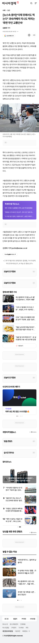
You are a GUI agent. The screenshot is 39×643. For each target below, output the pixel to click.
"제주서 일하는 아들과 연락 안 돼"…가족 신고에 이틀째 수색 (14, 521)
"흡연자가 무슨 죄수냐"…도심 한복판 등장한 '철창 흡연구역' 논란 (14, 500)
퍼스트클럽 (5, 627)
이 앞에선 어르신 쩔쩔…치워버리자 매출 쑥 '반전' (27, 572)
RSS (27, 627)
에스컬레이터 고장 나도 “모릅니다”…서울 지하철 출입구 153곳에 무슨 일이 (27, 582)
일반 (8, 10)
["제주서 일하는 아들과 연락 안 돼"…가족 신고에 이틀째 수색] (30, 524)
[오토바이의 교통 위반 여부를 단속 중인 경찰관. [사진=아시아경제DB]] (19, 117)
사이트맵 (32, 619)
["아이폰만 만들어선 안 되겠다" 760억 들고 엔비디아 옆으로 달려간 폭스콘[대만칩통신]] (30, 492)
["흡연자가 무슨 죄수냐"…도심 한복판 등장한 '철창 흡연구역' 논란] (30, 503)
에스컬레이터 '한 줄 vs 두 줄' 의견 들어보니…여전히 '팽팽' (25, 298)
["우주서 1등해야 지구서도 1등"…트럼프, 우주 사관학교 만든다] (8, 312)
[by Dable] (32, 532)
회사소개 (5, 624)
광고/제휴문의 (14, 624)
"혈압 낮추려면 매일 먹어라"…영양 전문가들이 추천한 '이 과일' (26, 328)
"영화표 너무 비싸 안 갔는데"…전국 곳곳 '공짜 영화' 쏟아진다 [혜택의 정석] (19, 212)
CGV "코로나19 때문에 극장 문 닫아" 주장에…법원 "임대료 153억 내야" (26, 318)
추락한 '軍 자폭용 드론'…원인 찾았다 (26, 593)
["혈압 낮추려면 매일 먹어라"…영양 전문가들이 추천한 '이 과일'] (8, 332)
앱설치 (15, 619)
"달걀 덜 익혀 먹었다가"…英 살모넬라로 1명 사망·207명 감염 (26, 338)
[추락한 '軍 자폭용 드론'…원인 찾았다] (9, 597)
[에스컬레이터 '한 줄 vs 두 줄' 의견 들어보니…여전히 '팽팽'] (8, 302)
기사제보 (21, 627)
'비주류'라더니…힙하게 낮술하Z (27, 561)
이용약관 (17, 631)
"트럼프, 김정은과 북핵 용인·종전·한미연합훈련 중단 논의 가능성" (14, 511)
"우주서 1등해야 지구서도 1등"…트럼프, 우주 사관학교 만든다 (25, 308)
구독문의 (13, 627)
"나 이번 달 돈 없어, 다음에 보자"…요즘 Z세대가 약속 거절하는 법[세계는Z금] (19, 216)
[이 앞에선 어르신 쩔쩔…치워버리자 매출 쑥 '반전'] (9, 576)
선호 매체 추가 (10, 36)
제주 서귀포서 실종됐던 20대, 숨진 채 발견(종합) (18, 208)
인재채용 (22, 624)
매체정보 (25, 631)
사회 (4, 10)
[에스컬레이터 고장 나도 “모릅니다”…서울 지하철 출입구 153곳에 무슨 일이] (9, 586)
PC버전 (24, 619)
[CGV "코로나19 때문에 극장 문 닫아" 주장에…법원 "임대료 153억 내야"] (8, 322)
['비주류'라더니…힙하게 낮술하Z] (9, 565)
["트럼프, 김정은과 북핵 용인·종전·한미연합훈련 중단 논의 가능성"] (30, 513)
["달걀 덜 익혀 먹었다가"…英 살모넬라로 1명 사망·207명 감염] (8, 342)
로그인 (6, 619)
